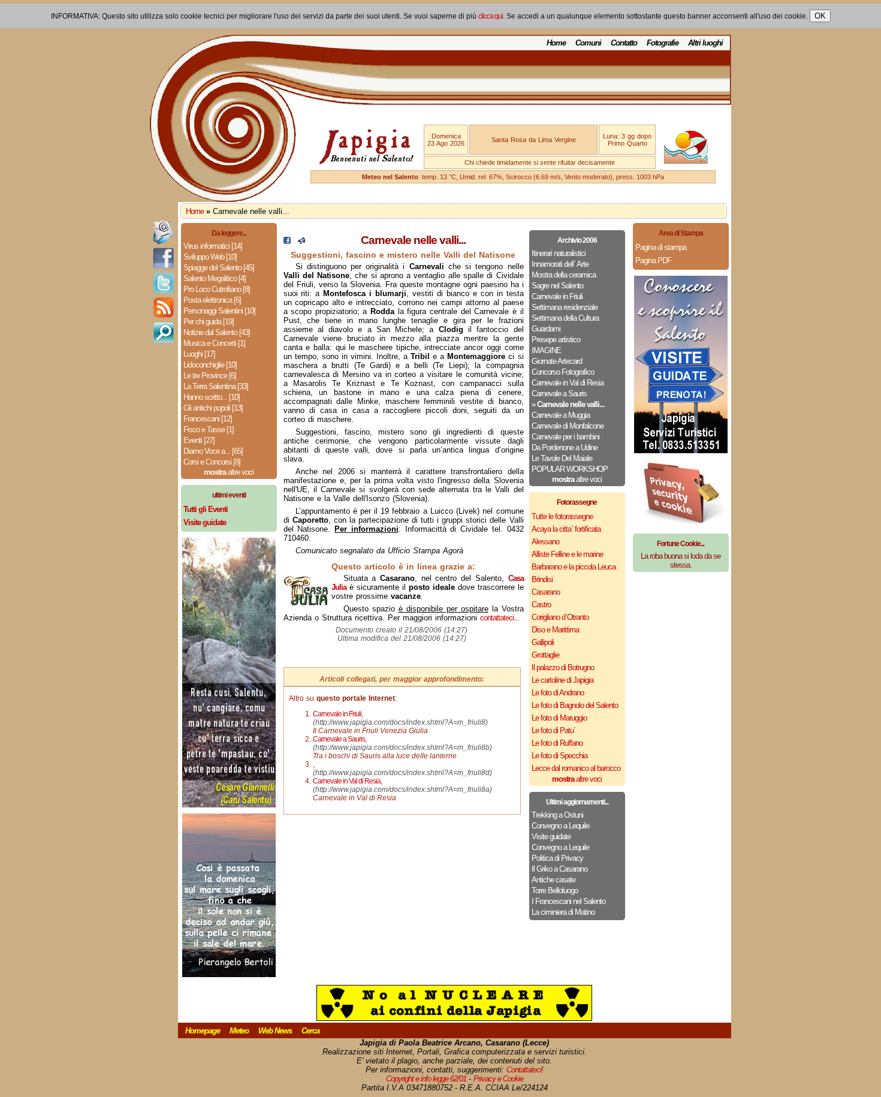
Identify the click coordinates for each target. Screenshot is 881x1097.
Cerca (310, 1030)
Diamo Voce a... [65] (213, 451)
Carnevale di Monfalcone (568, 425)
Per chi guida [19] (208, 321)
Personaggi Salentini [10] (219, 310)
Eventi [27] (199, 440)
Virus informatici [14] (212, 246)
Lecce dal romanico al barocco (576, 768)
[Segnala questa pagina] (301, 241)
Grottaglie (545, 654)
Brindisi (542, 579)
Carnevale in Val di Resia (568, 382)
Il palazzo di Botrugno (563, 667)
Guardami (546, 328)
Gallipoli (543, 642)
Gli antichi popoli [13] (213, 407)
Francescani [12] (207, 418)
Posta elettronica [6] (212, 300)
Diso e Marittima (555, 629)
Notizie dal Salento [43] (216, 332)
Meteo (239, 1030)
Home (556, 42)
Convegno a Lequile (560, 825)
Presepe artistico (556, 339)
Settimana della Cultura (565, 318)
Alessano (545, 541)
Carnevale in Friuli (557, 296)
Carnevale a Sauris (559, 393)
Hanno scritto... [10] (211, 397)
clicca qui (490, 16)
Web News (275, 1030)
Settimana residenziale (565, 307)
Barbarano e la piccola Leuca (574, 566)
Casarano (546, 591)
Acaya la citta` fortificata (566, 529)
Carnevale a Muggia (561, 415)
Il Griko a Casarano (559, 868)
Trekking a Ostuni (557, 814)
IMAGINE (546, 350)
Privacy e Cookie (498, 1078)
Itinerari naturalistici (559, 253)
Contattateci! (524, 1069)
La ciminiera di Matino (563, 912)
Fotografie (662, 42)
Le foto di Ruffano (557, 743)
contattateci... (499, 617)
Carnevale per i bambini (565, 436)
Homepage (202, 1030)
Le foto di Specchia (559, 755)
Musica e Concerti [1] (214, 343)
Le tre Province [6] (209, 375)
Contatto (624, 42)
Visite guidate (551, 836)
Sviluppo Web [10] (210, 256)
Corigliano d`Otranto (560, 617)
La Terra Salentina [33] (215, 386)
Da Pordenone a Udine (565, 447)
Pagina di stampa (660, 247)
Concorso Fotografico (563, 371)
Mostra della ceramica (564, 274)
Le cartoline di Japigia (562, 680)
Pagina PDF (653, 260)
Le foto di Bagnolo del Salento (575, 705)
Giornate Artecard (557, 361)
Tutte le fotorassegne (562, 516)
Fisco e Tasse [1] (208, 429)
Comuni (588, 42)
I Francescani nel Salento (568, 901)
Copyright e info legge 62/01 (426, 1078)
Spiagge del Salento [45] (218, 267)
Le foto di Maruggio (559, 717)
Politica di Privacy (557, 858)
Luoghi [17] (199, 353)
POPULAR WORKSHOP (570, 469)
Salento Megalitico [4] (214, 278)
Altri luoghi (705, 42)
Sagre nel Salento (557, 285)
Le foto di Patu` (553, 730)
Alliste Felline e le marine (567, 554)
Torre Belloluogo (555, 890)
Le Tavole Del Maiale (562, 458)
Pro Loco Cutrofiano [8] (216, 289)
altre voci (229, 472)
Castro (541, 604)
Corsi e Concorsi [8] (211, 461)
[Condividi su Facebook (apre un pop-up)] (287, 241)
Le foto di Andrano (558, 692)
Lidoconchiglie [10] (210, 364)
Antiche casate (553, 879)
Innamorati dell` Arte (560, 264)
